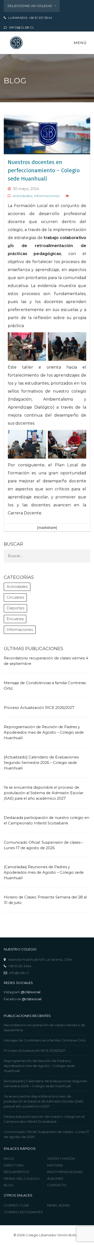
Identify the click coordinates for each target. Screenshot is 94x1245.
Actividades (22, 196)
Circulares (15, 597)
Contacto (57, 1185)
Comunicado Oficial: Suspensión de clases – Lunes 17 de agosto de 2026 (46, 1134)
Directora (14, 1165)
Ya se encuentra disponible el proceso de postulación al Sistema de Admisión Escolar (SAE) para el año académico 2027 (43, 793)
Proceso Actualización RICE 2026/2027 (39, 707)
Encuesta (15, 619)
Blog (9, 1185)
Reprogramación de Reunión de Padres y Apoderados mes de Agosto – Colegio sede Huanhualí (44, 732)
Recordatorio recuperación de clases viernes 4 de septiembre (44, 1027)
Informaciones (46, 196)
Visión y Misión (61, 1158)
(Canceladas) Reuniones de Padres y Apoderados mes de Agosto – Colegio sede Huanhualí (44, 872)
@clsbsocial (30, 992)
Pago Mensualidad (65, 1172)
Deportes (15, 608)
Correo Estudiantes (23, 1212)
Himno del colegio (22, 1178)
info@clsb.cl (19, 973)
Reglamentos (16, 1172)
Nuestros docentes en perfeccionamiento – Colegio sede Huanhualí (44, 170)
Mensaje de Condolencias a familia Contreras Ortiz (45, 1040)
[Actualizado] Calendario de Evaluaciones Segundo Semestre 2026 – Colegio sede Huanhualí (41, 762)
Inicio (9, 1158)
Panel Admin (58, 1205)
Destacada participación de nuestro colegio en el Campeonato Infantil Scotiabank (44, 1118)
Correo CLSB (16, 1205)
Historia (55, 1165)
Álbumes (55, 1178)
